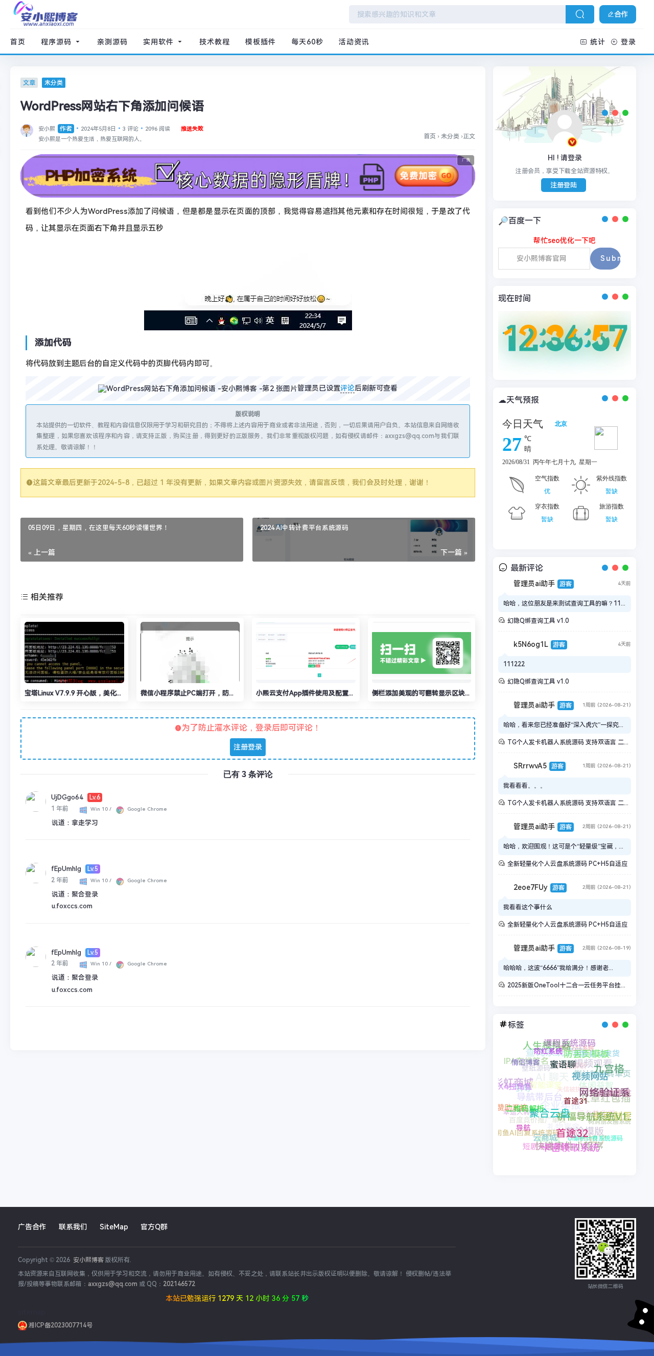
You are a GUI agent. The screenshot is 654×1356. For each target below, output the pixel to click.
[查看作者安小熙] (26, 130)
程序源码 (57, 42)
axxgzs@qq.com (112, 1284)
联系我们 (73, 1227)
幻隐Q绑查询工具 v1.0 (538, 620)
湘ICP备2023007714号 (59, 1325)
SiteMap (114, 1227)
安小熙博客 (88, 1260)
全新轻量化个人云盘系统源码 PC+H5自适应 (567, 863)
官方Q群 (154, 1227)
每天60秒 (307, 42)
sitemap (31, 1312)
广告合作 (32, 1227)
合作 (621, 14)
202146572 (179, 1284)
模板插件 (260, 42)
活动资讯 (354, 42)
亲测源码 (112, 42)
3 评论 (130, 129)
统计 (597, 42)
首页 (18, 42)
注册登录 (247, 747)
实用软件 (159, 42)
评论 (347, 388)
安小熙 (55, 129)
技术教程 (214, 42)
